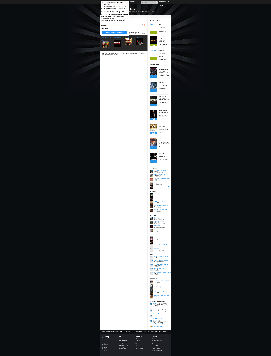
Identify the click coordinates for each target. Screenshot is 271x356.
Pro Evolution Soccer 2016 (159, 221)
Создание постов (156, 348)
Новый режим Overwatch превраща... (162, 272)
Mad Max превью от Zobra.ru (160, 201)
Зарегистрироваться (164, 1)
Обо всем (104, 350)
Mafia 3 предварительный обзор (161, 197)
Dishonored (161, 82)
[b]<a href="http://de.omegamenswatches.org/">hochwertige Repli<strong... (160, 321)
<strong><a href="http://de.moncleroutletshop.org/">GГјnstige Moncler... (161, 316)
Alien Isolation (155, 331)
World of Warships (148, 331)
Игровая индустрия (158, 175)
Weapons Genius (114, 331)
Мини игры (119, 5)
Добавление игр (156, 351)
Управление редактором (157, 347)
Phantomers (161, 50)
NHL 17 (155, 217)
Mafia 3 (155, 198)
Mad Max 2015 (156, 202)
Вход (103, 343)
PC (136, 338)
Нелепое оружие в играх (159, 174)
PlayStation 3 (138, 342)
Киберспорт (121, 347)
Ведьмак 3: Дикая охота (158, 285)
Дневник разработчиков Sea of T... (162, 256)
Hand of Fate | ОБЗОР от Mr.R (160, 209)
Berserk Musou (157, 225)
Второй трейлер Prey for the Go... (161, 268)
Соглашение (105, 345)
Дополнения (132, 11)
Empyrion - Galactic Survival (125, 331)
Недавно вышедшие (123, 342)
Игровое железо (122, 348)
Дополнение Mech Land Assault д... (162, 280)
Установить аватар (156, 342)
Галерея (152, 11)
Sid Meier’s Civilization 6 (158, 265)
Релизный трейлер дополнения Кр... (162, 287)
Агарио (141, 331)
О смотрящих (155, 345)
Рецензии (138, 11)
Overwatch (156, 273)
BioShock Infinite (162, 139)
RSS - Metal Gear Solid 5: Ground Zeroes (144, 25)
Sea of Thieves (156, 257)
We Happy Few (157, 241)
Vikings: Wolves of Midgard (159, 261)
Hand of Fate (156, 210)
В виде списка (142, 24)
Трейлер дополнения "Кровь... (160, 291)
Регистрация (105, 344)
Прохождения (145, 11)
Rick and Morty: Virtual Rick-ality (161, 244)
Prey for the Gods (157, 269)
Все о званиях (155, 343)
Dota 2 (155, 206)
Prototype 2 (161, 153)
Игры (127, 1)
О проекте (104, 347)
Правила (104, 348)
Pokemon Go (155, 306)
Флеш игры (132, 1)
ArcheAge (155, 179)
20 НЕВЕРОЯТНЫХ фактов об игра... (162, 186)
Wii (136, 343)
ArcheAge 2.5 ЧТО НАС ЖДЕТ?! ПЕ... (162, 178)
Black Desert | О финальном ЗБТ (161, 170)
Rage (160, 124)
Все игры (121, 338)
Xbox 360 (138, 340)
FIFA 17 (155, 229)
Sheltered (138, 331)
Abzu (155, 237)
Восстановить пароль (157, 340)
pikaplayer (155, 303)
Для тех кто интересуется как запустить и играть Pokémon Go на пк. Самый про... (160, 304)
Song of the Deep (157, 248)
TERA (160, 24)
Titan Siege (161, 37)
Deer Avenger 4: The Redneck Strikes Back (106, 39)
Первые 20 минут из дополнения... (162, 284)
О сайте (125, 5)
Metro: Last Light (162, 96)
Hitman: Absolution (163, 110)
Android (137, 347)
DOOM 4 (133, 331)
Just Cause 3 (156, 281)
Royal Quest (156, 183)
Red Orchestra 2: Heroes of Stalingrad (163, 69)
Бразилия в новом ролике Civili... (161, 264)
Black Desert (156, 171)
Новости (122, 1)
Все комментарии (158, 326)
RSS (153, 326)
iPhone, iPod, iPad (139, 348)
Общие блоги (122, 343)
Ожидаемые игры (123, 340)
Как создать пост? (159, 313)
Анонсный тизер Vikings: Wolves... (161, 260)
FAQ (153, 313)
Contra (137, 37)
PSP (136, 345)
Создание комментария (157, 350)
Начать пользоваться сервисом (114, 32)
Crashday (127, 37)
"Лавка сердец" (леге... (159, 182)
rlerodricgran (155, 309)
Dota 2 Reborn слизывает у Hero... (161, 205)
